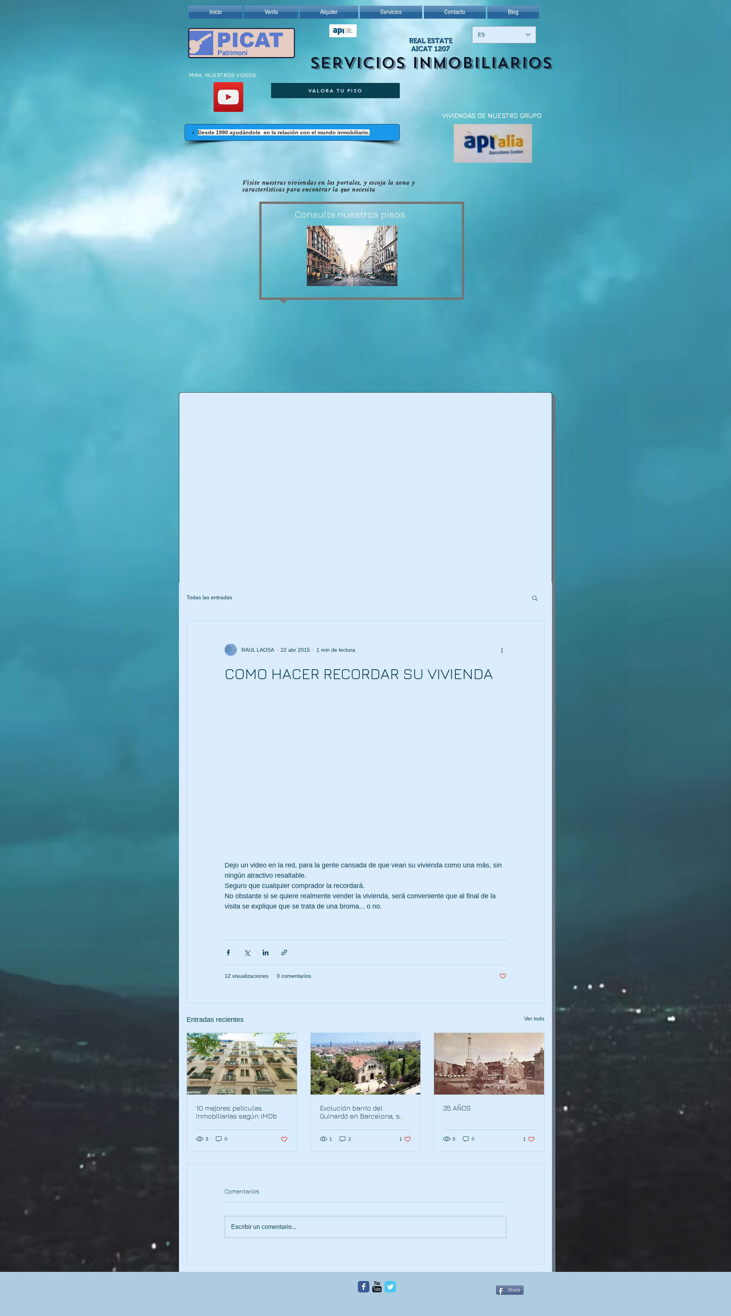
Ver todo (534, 1018)
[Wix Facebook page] (363, 1286)
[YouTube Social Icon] (228, 97)
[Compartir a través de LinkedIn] (265, 952)
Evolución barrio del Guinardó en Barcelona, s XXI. (360, 1112)
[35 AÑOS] (489, 1064)
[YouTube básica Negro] (377, 1286)
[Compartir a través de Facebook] (228, 952)
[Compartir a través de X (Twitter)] (247, 952)
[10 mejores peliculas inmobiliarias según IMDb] (242, 1064)
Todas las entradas (209, 597)
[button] (534, 598)
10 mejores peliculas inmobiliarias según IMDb (236, 1112)
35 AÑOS (457, 1108)
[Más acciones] (501, 649)
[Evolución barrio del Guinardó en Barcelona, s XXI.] (366, 1064)
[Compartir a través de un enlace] (284, 952)
